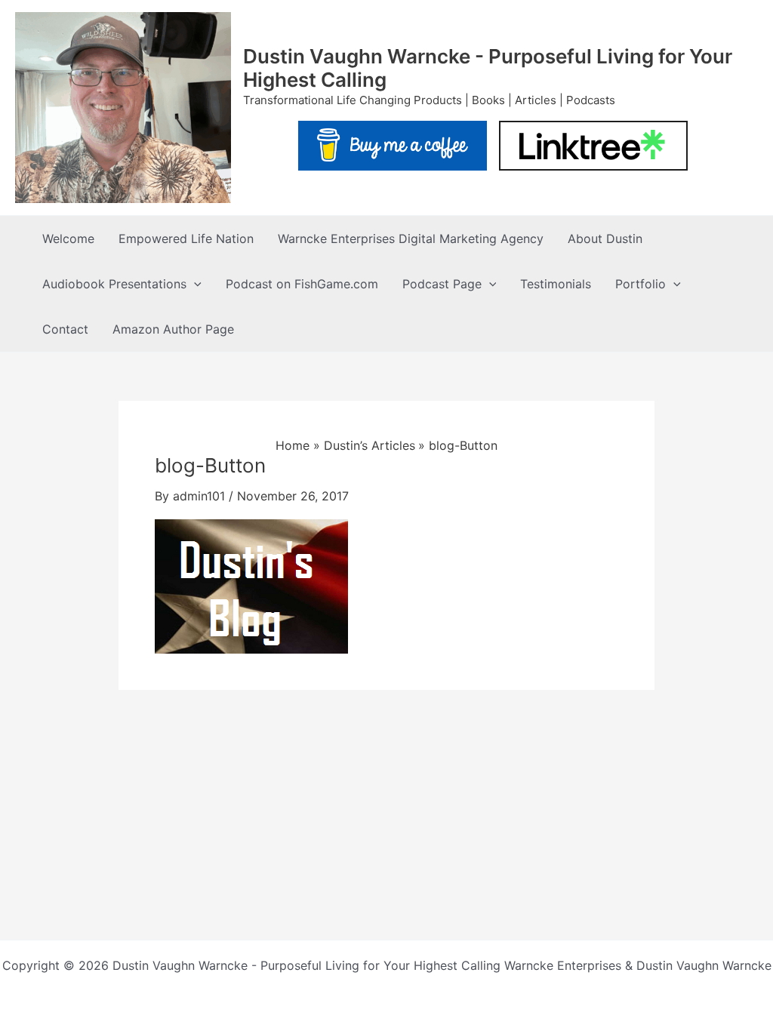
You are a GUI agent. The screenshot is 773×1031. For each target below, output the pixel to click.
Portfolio (640, 283)
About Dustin (605, 238)
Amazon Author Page (173, 329)
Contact (65, 329)
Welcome (68, 238)
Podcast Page (442, 283)
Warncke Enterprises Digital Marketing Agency (411, 238)
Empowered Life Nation (186, 238)
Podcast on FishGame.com (302, 283)
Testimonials (555, 283)
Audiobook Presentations (114, 283)
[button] (194, 283)
